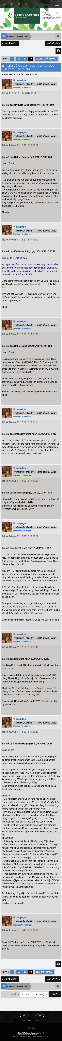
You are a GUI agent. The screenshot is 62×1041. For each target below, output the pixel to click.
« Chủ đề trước (9, 43)
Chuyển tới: (15, 994)
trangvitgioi (21, 80)
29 (25, 59)
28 (19, 59)
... (15, 59)
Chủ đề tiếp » (53, 43)
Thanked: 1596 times (22, 87)
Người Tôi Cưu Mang (27, 1033)
